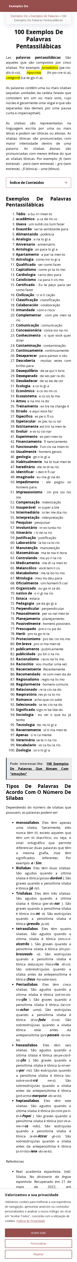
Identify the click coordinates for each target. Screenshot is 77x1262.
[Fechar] (72, 1192)
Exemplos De (19, 16)
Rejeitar (38, 1254)
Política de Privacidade (30, 1221)
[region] (38, 1225)
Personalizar (38, 1243)
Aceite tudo (38, 1233)
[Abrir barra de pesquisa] (71, 6)
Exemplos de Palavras (45, 16)
